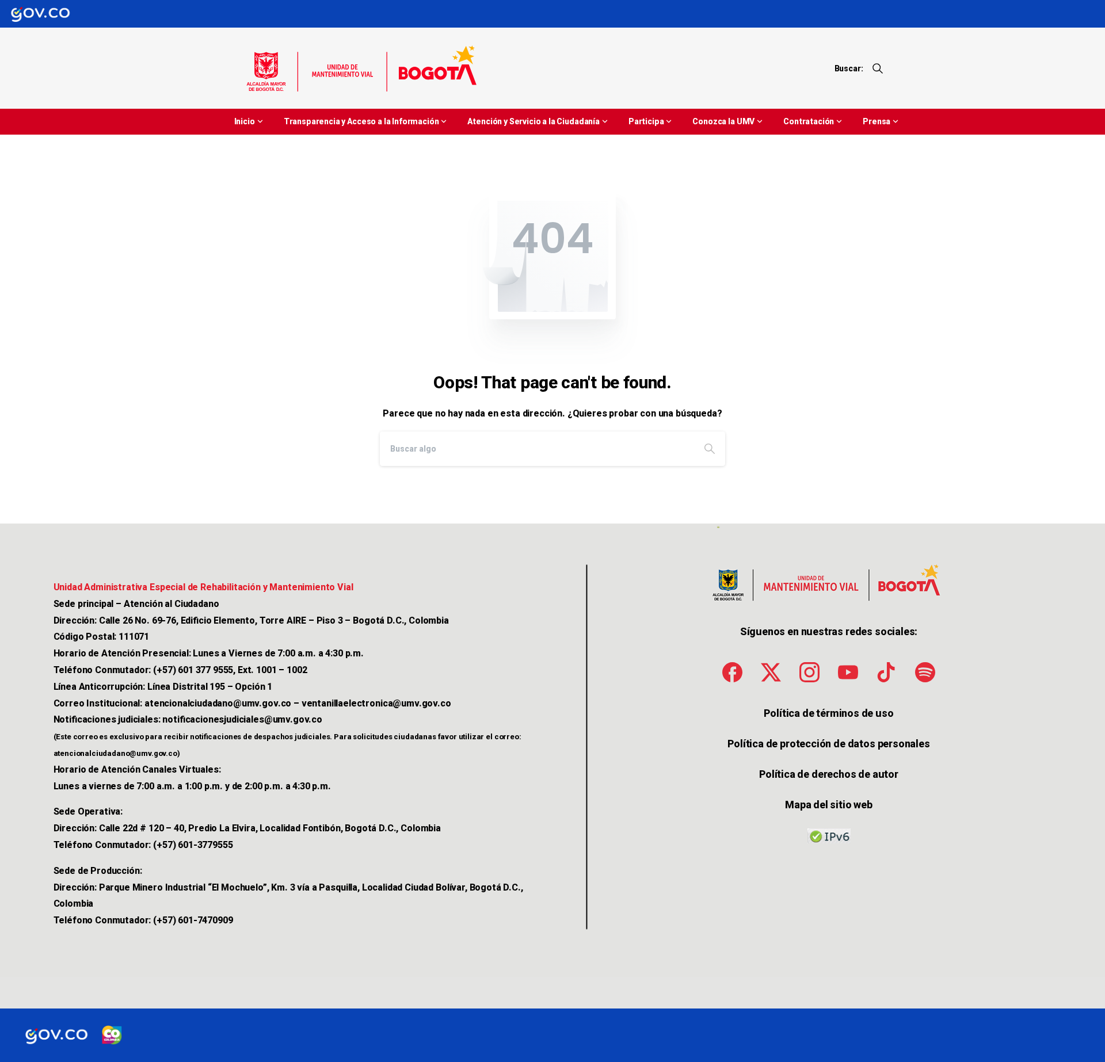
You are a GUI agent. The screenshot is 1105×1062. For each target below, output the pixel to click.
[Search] (709, 448)
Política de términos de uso (828, 713)
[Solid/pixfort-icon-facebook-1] (732, 671)
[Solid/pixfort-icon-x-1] (771, 671)
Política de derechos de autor (828, 774)
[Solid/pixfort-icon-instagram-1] (809, 671)
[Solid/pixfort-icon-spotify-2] (925, 671)
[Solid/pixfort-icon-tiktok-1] (886, 671)
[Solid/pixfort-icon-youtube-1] (848, 671)
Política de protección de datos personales (828, 744)
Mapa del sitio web (828, 805)
